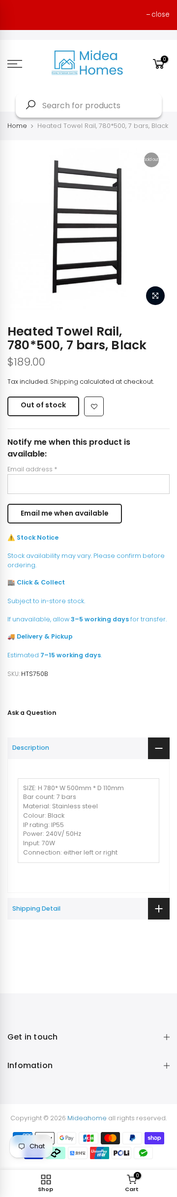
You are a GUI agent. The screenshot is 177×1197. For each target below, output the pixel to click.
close (160, 14)
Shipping (64, 381)
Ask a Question (32, 712)
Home (17, 125)
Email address (32, 469)
